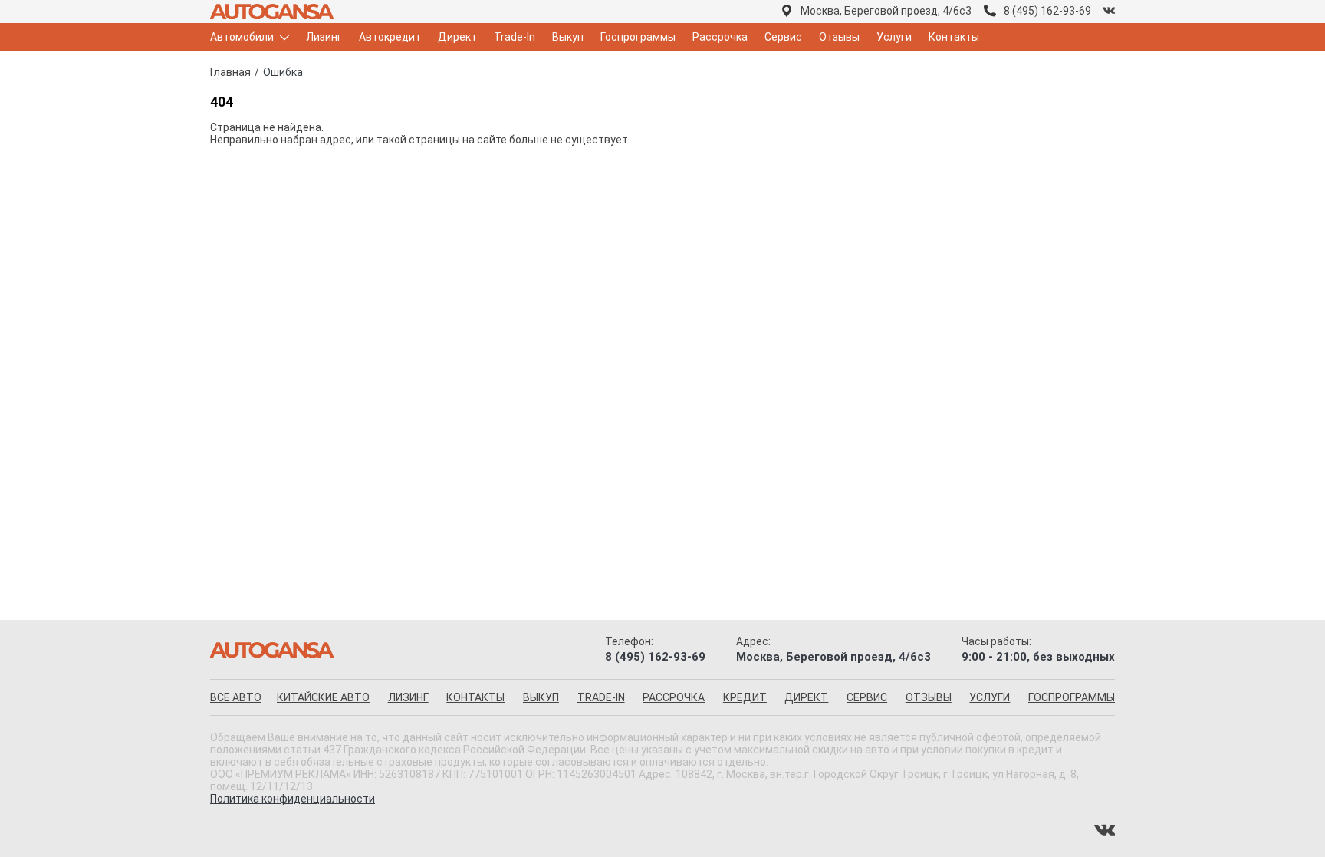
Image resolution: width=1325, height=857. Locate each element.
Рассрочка (720, 37)
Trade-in (601, 697)
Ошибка (283, 72)
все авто (235, 697)
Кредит (745, 697)
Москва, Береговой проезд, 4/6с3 (886, 11)
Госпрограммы (638, 37)
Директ (457, 37)
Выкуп (568, 37)
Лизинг (324, 37)
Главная (230, 72)
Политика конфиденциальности (292, 799)
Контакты (954, 37)
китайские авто (323, 697)
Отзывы (839, 37)
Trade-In (514, 37)
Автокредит (390, 37)
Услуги (894, 37)
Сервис (783, 37)
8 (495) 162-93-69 (1047, 11)
